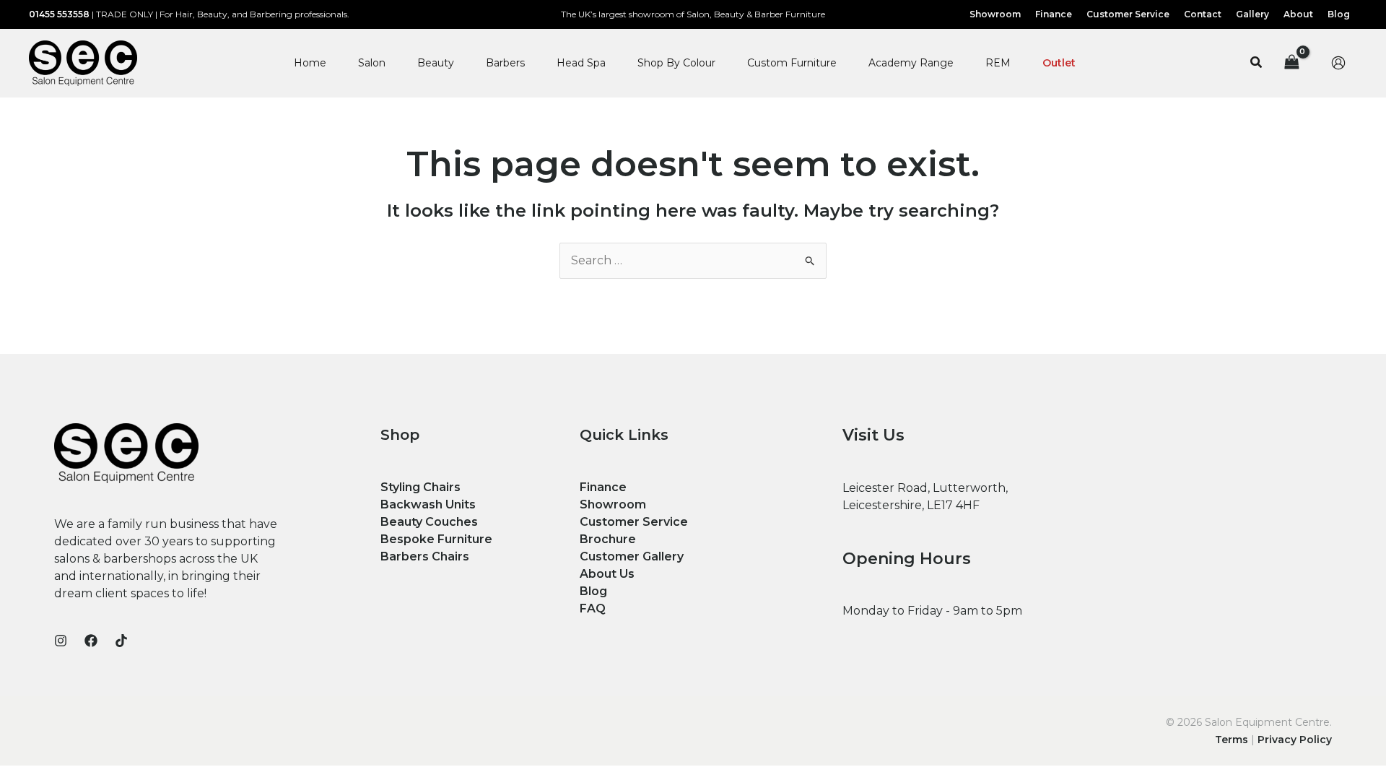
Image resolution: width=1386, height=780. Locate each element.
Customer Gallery (632, 556)
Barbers (505, 62)
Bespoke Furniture (436, 539)
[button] (1256, 62)
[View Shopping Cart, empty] (1291, 63)
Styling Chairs (420, 487)
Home (310, 62)
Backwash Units (428, 504)
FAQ (593, 608)
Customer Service (634, 522)
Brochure (608, 539)
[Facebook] (90, 640)
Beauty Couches (429, 522)
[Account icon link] (1338, 63)
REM (998, 62)
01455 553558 (59, 14)
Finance (603, 487)
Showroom (613, 504)
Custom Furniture (792, 62)
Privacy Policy (1295, 739)
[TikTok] (121, 640)
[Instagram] (60, 640)
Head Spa (581, 62)
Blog (593, 591)
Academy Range (911, 62)
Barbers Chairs (424, 556)
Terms (1231, 739)
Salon (371, 62)
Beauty (435, 62)
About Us (607, 574)
